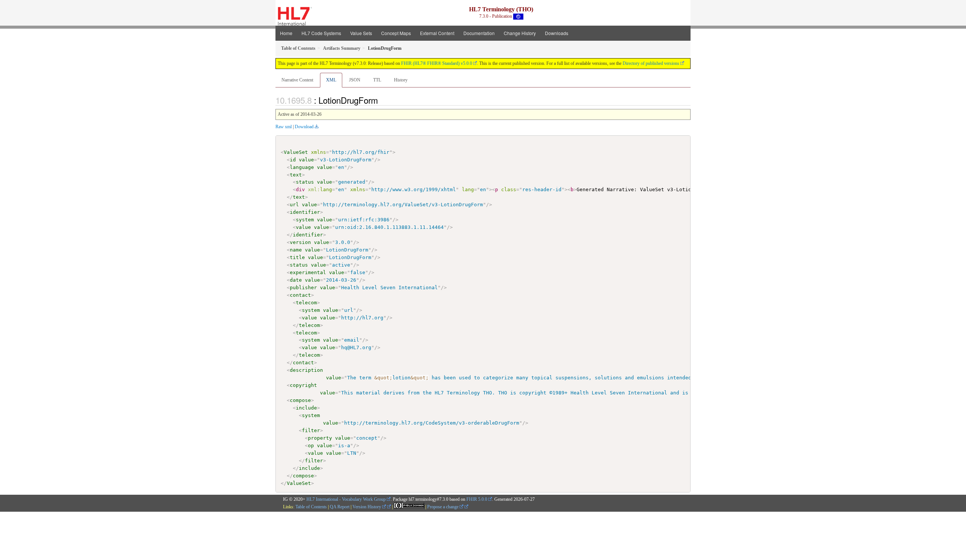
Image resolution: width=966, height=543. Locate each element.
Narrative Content (297, 80)
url (294, 204)
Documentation (479, 33)
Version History (367, 506)
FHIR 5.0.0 (476, 499)
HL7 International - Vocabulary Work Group (346, 499)
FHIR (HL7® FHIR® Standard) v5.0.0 (436, 63)
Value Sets (361, 33)
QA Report (339, 506)
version (300, 242)
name (296, 250)
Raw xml (283, 126)
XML (331, 80)
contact (300, 295)
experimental (308, 272)
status (305, 182)
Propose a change (443, 506)
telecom (306, 302)
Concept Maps (396, 33)
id (293, 160)
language (302, 167)
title (297, 257)
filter (311, 430)
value (306, 160)
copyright (303, 385)
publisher (303, 287)
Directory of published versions (651, 63)
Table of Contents (311, 506)
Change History (520, 33)
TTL (377, 80)
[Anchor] (382, 100)
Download (304, 126)
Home (286, 33)
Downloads (556, 33)
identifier (305, 212)
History (401, 80)
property (320, 438)
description (306, 370)
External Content (437, 33)
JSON (354, 80)
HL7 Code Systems (321, 33)
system (305, 219)
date (296, 280)
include (306, 408)
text (296, 175)
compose (300, 400)
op (311, 445)
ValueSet (296, 152)
